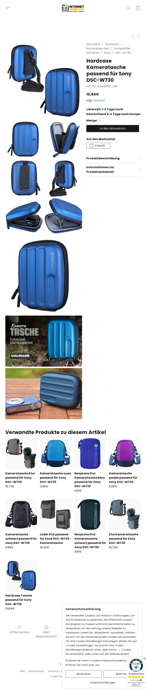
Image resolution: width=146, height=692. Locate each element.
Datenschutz (36, 671)
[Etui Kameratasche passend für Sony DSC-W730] (125, 514)
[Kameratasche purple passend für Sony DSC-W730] (125, 453)
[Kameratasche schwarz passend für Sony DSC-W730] (21, 514)
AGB (22, 671)
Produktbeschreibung (103, 158)
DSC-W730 (123, 53)
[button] (73, 8)
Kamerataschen (97, 48)
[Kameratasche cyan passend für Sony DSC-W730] (56, 453)
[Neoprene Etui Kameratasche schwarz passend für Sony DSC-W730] (90, 514)
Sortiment (112, 44)
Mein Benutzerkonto (46, 634)
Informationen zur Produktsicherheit (100, 169)
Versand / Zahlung (59, 671)
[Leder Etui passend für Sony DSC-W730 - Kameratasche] (56, 514)
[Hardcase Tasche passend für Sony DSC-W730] (21, 576)
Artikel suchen (20, 632)
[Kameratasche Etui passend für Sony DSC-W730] (21, 453)
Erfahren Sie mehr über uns (83, 665)
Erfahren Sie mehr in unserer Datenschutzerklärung (97, 660)
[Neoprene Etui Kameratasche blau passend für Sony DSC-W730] (90, 453)
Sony (107, 53)
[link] (103, 681)
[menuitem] (133, 36)
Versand (99, 100)
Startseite (93, 44)
